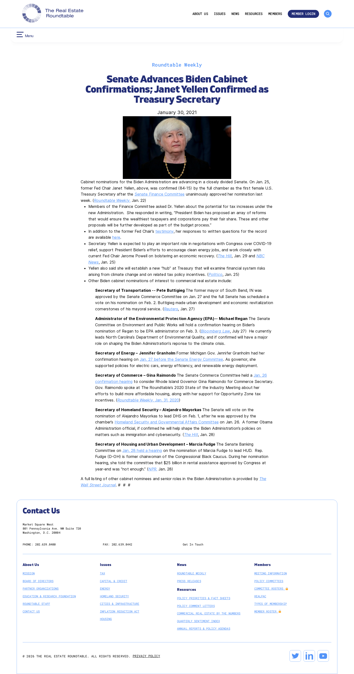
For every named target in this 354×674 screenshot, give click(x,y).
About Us (200, 14)
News (235, 14)
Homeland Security (114, 596)
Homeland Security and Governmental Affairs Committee (167, 422)
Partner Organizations (41, 588)
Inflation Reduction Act (119, 611)
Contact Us (31, 611)
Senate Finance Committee (160, 194)
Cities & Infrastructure (119, 604)
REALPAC (260, 596)
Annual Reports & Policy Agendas (203, 628)
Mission (29, 573)
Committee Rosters (269, 588)
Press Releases (189, 581)
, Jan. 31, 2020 (166, 400)
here (116, 237)
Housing (106, 619)
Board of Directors (38, 581)
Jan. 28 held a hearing (142, 450)
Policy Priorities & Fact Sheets (203, 598)
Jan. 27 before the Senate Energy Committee (181, 359)
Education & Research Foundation (49, 596)
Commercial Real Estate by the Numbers (208, 613)
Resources (253, 14)
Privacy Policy (146, 656)
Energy (105, 588)
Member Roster (266, 611)
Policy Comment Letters (196, 606)
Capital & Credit (113, 581)
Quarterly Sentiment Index (198, 621)
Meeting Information (270, 573)
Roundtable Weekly (112, 200)
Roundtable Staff (36, 604)
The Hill (225, 255)
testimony (164, 231)
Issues (220, 14)
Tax (102, 573)
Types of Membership (270, 604)
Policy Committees (268, 581)
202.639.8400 (45, 544)
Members (275, 14)
